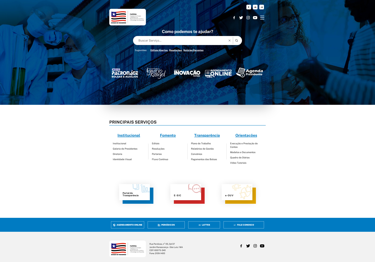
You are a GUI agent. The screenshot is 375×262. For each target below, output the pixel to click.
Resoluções (175, 50)
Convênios (196, 154)
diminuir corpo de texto (261, 7)
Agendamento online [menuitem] (129, 225)
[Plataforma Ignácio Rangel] (156, 73)
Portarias (157, 154)
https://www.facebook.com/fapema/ (234, 17)
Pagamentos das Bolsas (204, 159)
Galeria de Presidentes (125, 148)
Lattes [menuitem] (205, 225)
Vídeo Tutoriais (238, 162)
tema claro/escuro (248, 7)
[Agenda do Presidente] (249, 72)
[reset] (229, 40)
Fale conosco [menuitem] (245, 225)
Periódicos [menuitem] (168, 225)
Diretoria (117, 154)
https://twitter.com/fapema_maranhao (241, 17)
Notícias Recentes (193, 50)
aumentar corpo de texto (255, 7)
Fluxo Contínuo (160, 159)
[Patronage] (124, 73)
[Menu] (262, 17)
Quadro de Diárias (240, 157)
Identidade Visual (122, 159)
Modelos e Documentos (242, 152)
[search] (236, 40)
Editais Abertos (159, 50)
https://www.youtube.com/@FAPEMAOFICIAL (255, 17)
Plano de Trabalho (201, 143)
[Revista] (187, 73)
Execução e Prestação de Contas (244, 145)
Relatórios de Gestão (202, 148)
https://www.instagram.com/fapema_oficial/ (248, 17)
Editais (155, 143)
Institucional (119, 143)
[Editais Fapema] (218, 72)
